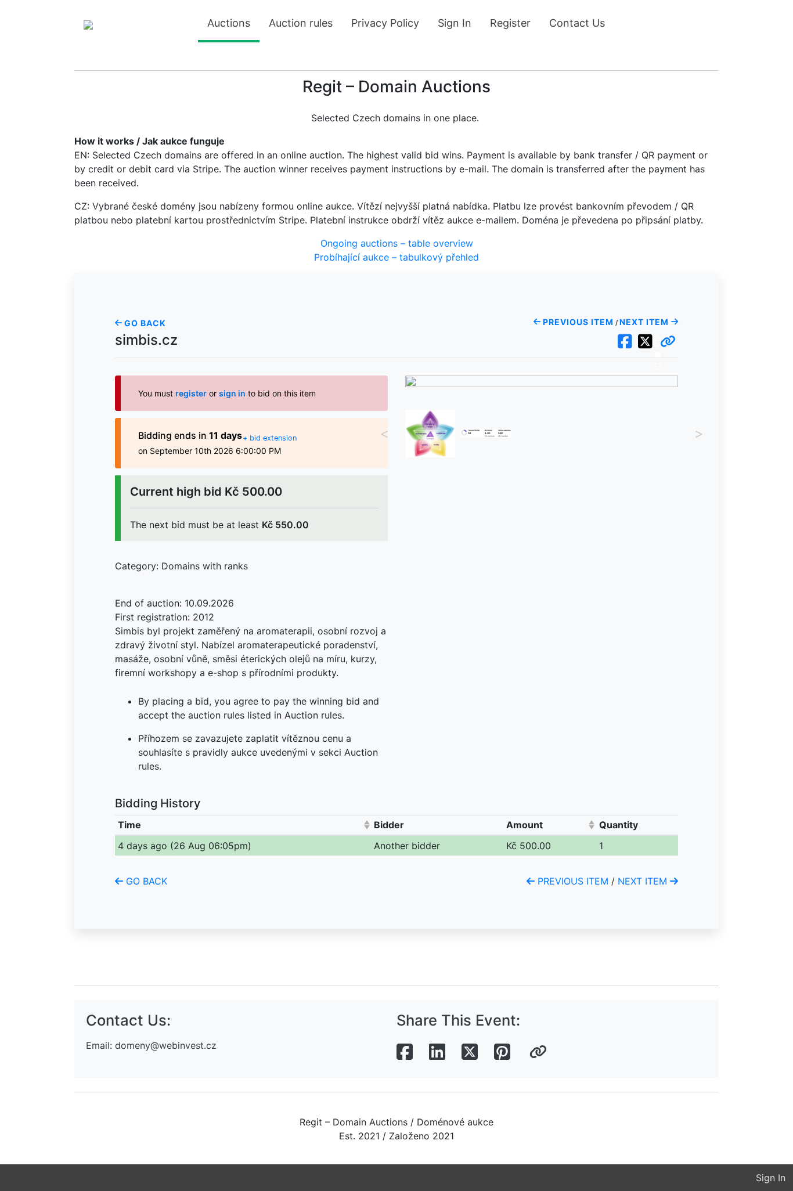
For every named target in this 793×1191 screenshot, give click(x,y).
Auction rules (301, 23)
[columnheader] (243, 825)
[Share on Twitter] (470, 1052)
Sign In (454, 23)
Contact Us (577, 23)
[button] (668, 342)
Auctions (228, 23)
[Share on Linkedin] (437, 1052)
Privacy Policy (385, 23)
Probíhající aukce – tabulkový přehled (396, 257)
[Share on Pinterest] (502, 1052)
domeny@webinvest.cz (166, 1045)
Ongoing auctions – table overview (396, 243)
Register (510, 23)
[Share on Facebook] (404, 1052)
